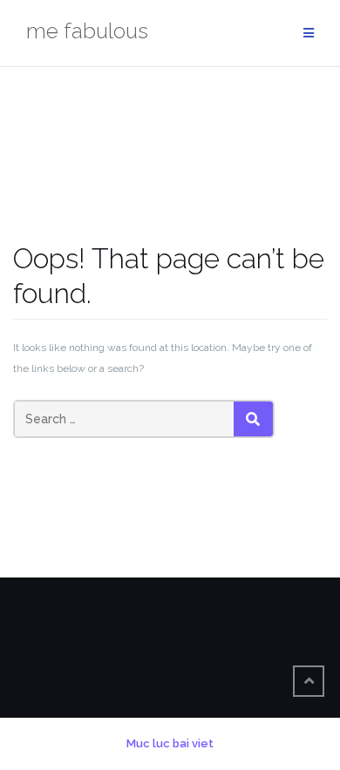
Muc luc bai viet (170, 743)
